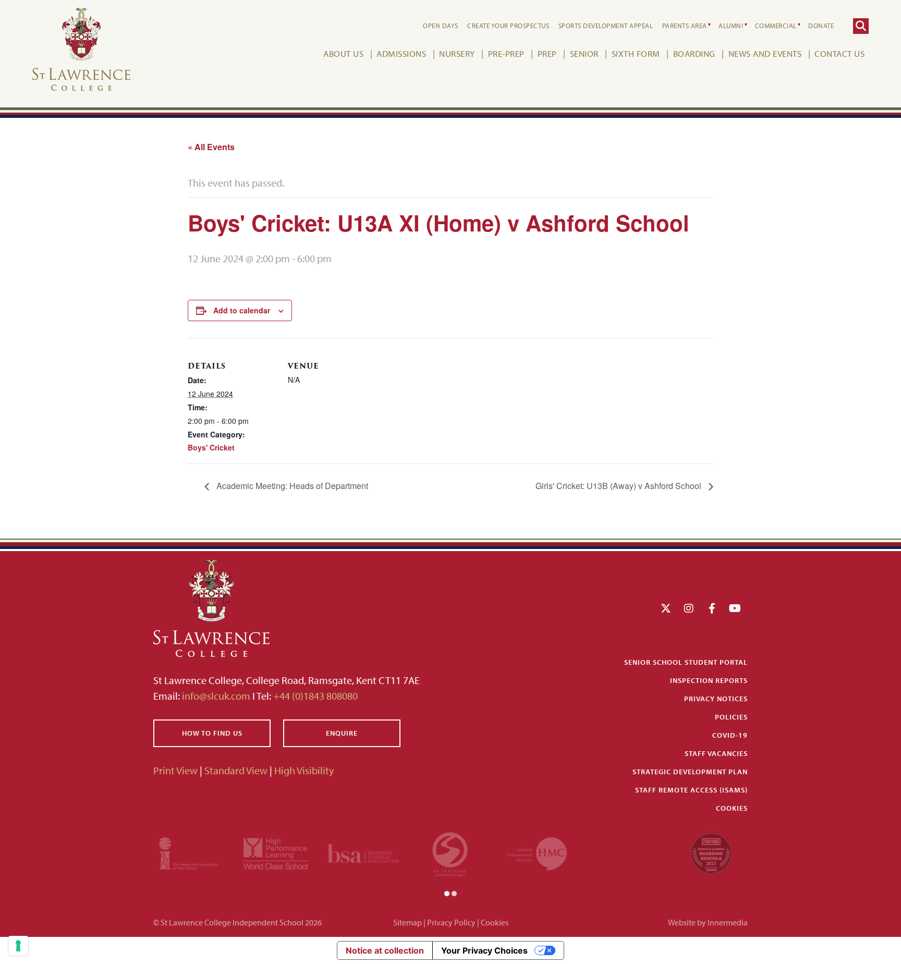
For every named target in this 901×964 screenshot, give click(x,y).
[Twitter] (666, 608)
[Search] (861, 26)
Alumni (731, 25)
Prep (547, 53)
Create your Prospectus (508, 25)
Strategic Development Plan (690, 771)
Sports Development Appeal (605, 25)
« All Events (211, 147)
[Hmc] (537, 852)
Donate (821, 25)
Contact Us (839, 53)
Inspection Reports (709, 680)
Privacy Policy (451, 922)
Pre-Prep (506, 53)
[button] (446, 892)
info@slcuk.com (216, 695)
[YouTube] (735, 608)
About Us (343, 53)
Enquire (342, 733)
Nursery (457, 53)
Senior (584, 53)
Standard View (235, 770)
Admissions (401, 53)
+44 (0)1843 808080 (314, 695)
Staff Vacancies (716, 753)
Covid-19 (730, 735)
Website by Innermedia (708, 922)
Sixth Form (636, 53)
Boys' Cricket (211, 447)
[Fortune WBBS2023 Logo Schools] (711, 852)
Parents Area (684, 25)
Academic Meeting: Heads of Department (291, 486)
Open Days (440, 25)
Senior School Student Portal (686, 662)
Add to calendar (241, 310)
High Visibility (304, 770)
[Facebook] (712, 608)
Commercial (776, 25)
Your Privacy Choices (484, 950)
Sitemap (407, 922)
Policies (731, 717)
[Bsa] (362, 852)
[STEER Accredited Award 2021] (450, 852)
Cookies (732, 808)
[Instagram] (688, 608)
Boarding (694, 53)
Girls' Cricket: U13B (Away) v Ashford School (619, 486)
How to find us (212, 733)
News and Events (765, 53)
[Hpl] (275, 852)
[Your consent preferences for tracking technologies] (18, 946)
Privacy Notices (716, 698)
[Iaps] (188, 852)
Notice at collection (385, 950)
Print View (175, 770)
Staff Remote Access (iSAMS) (691, 790)
